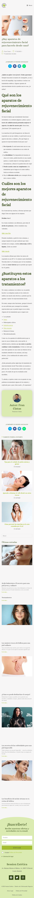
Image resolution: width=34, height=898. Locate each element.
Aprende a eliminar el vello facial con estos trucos (17, 494)
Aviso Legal (10, 891)
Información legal (8, 856)
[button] (17, 856)
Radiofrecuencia (8, 325)
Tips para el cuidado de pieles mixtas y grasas (17, 463)
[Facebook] (11, 877)
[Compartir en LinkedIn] (19, 66)
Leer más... (4, 592)
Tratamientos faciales (10, 53)
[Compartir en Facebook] (15, 66)
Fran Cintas (7, 51)
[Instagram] (23, 877)
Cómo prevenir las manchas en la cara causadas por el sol (17, 525)
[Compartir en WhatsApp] (24, 66)
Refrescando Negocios (27, 886)
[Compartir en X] (10, 66)
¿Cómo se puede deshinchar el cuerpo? (16, 694)
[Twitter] (17, 877)
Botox (5, 319)
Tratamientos (7, 597)
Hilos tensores (8, 328)
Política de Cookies (17, 895)
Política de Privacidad (15, 852)
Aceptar (13, 852)
